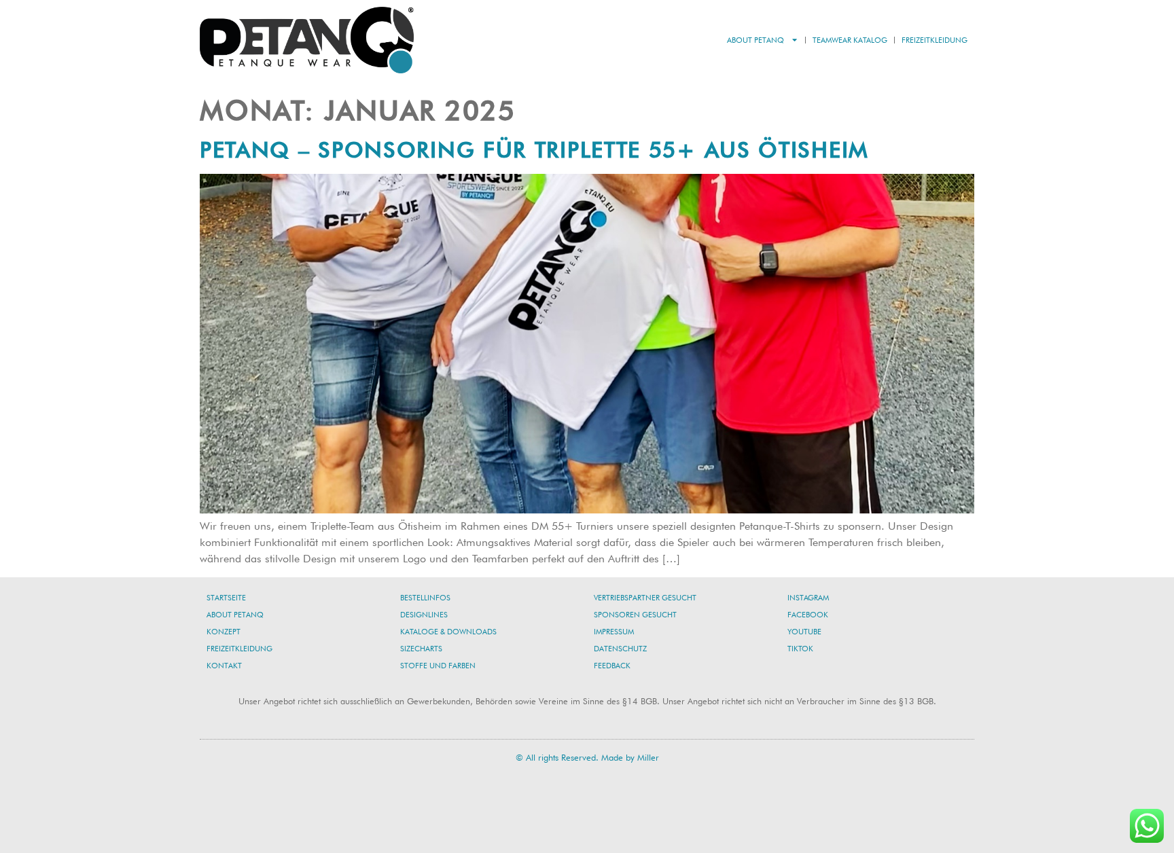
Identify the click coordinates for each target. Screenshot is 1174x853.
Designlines (424, 614)
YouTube (804, 631)
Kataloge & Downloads (448, 631)
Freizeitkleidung (934, 40)
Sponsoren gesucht (635, 614)
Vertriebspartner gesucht (645, 597)
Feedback (612, 665)
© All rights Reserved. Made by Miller (587, 757)
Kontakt (224, 665)
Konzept (224, 631)
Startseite (226, 597)
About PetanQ (755, 40)
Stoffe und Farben (438, 665)
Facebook (807, 614)
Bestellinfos (425, 597)
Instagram (808, 597)
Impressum (614, 631)
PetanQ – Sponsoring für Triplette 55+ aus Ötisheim (534, 150)
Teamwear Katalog (850, 40)
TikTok (800, 648)
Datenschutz (620, 648)
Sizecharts (421, 648)
